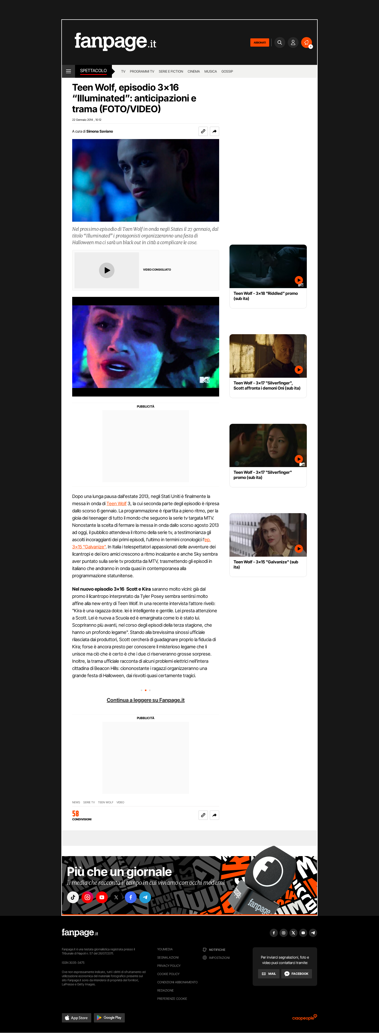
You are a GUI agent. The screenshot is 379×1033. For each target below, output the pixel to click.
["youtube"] (102, 897)
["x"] (116, 897)
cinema (194, 71)
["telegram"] (145, 897)
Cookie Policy (168, 974)
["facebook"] (131, 897)
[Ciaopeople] (304, 1019)
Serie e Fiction (171, 71)
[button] (214, 131)
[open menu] (68, 71)
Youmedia (165, 949)
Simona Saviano (99, 131)
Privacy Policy (168, 966)
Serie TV (89, 802)
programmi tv (142, 71)
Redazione (165, 990)
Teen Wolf (116, 503)
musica (210, 71)
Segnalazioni (168, 957)
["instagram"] (87, 897)
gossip (227, 71)
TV (123, 71)
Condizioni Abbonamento (177, 982)
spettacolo (93, 70)
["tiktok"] (73, 897)
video (120, 802)
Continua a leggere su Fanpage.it (146, 700)
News (76, 802)
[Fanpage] (80, 933)
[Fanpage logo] (109, 42)
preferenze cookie (172, 999)
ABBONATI (260, 42)
